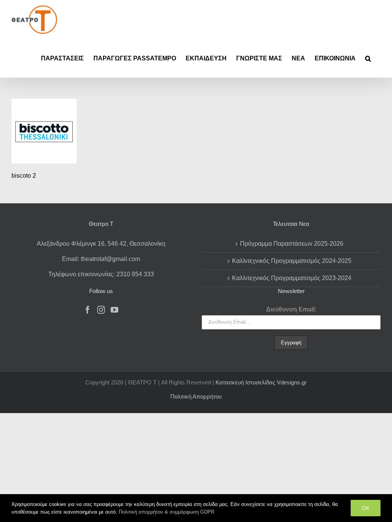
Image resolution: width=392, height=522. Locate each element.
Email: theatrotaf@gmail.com (101, 259)
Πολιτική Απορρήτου (196, 396)
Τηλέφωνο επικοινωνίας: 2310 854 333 (101, 274)
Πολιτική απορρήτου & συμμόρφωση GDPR (166, 512)
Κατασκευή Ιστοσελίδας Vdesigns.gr (261, 382)
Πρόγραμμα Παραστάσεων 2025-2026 (291, 243)
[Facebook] (87, 310)
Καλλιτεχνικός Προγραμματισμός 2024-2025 (291, 261)
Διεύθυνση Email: (291, 309)
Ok (365, 508)
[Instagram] (101, 310)
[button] (368, 58)
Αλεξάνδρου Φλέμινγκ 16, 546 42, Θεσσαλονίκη (101, 243)
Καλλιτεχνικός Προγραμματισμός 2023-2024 (291, 278)
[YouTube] (114, 310)
